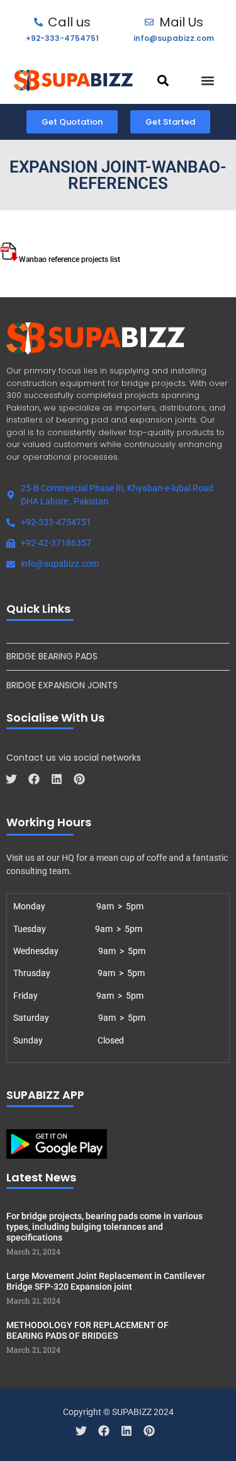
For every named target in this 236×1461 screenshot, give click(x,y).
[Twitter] (11, 779)
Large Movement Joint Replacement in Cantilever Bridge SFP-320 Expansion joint (105, 1281)
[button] (162, 80)
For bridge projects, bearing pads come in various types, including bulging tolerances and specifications (104, 1226)
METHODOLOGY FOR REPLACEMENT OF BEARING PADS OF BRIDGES (87, 1330)
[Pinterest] (79, 779)
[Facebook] (34, 779)
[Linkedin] (56, 779)
